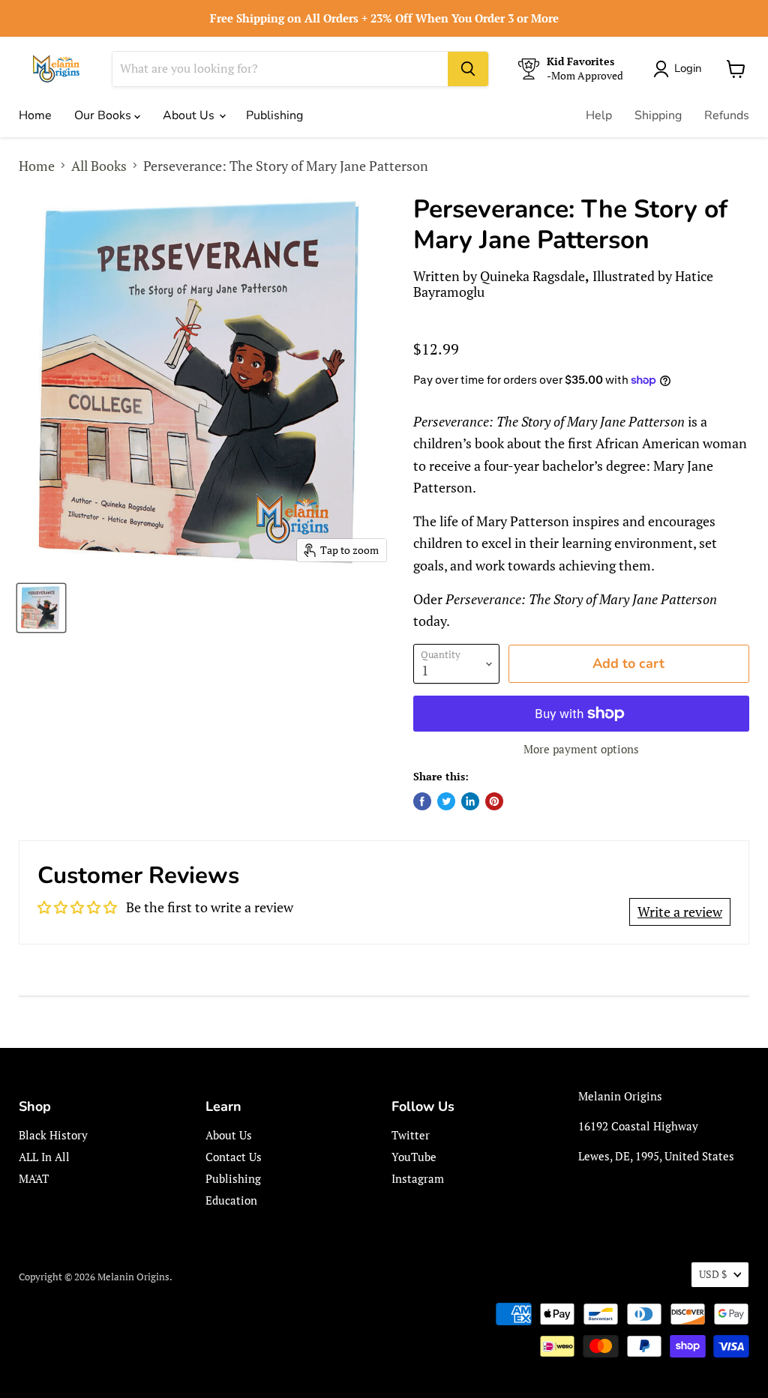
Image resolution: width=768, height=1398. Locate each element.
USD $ (713, 1274)
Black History (53, 1134)
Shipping (658, 115)
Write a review (680, 912)
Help (599, 115)
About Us (190, 115)
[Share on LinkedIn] (470, 801)
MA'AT (34, 1178)
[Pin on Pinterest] (494, 801)
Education (231, 1200)
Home (35, 115)
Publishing (274, 115)
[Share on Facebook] (422, 801)
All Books (99, 166)
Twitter (411, 1134)
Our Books (104, 115)
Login (688, 68)
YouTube (414, 1156)
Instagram (418, 1178)
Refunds (726, 115)
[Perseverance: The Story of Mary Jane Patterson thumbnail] (41, 608)
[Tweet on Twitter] (446, 801)
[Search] (468, 69)
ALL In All (44, 1156)
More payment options (581, 749)
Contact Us (234, 1156)
